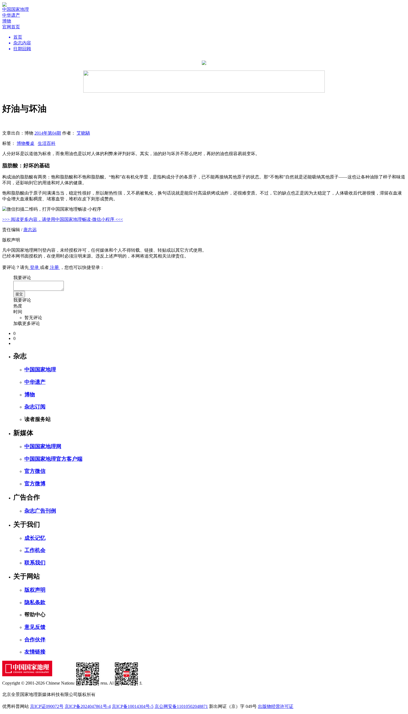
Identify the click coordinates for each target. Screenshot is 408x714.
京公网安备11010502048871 (181, 706)
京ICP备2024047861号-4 (88, 706)
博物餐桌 (25, 143)
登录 (34, 267)
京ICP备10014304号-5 (132, 706)
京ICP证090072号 (47, 706)
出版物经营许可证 (275, 706)
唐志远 (30, 229)
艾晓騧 (83, 133)
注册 (54, 267)
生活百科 (47, 143)
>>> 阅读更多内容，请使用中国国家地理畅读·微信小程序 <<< (62, 219)
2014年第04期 (47, 133)
